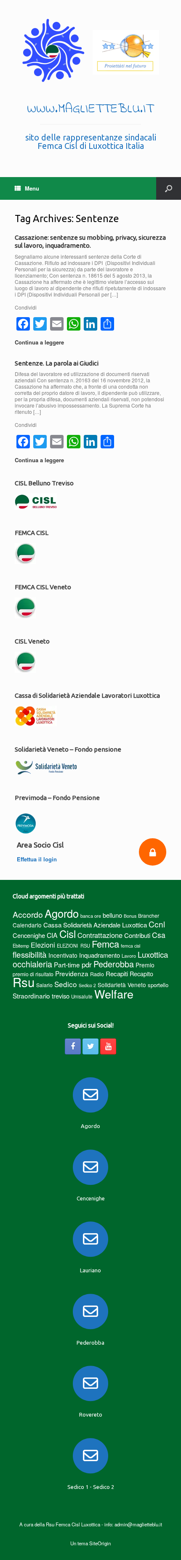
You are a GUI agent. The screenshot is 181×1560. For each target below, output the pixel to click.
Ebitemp (21, 945)
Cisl (67, 933)
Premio (145, 965)
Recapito (141, 973)
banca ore (90, 915)
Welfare (113, 993)
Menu (32, 188)
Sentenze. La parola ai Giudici (56, 363)
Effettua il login (38, 859)
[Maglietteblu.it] (90, 50)
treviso (60, 995)
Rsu (24, 982)
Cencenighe (29, 935)
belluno (112, 915)
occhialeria (32, 964)
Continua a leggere (40, 342)
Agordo (62, 913)
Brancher (148, 915)
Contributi (137, 935)
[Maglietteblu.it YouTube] (108, 1046)
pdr (87, 964)
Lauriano (90, 1270)
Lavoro (129, 955)
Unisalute (82, 996)
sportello (158, 985)
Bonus (130, 916)
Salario (44, 984)
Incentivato (62, 955)
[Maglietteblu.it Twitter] (90, 1046)
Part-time (67, 964)
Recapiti (117, 973)
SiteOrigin (100, 1543)
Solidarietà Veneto (122, 984)
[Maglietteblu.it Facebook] (73, 1046)
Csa (158, 935)
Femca (105, 943)
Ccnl (157, 924)
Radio (97, 973)
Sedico (65, 984)
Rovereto (90, 1414)
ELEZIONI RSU (73, 945)
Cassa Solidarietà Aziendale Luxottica (95, 924)
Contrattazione (99, 935)
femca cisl (130, 946)
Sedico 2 (87, 985)
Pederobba (113, 964)
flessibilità (30, 954)
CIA (52, 935)
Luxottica (153, 954)
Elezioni (43, 945)
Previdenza (71, 973)
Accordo (28, 914)
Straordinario (31, 995)
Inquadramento (99, 955)
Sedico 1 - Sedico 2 (90, 1487)
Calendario (27, 925)
